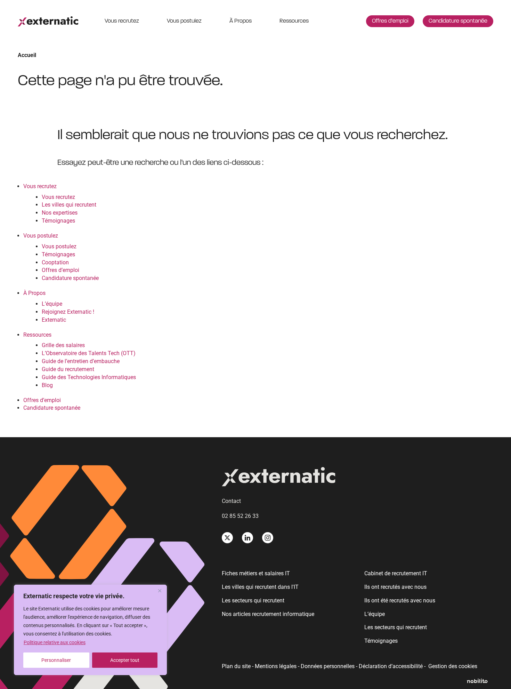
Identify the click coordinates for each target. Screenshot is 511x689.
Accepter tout (124, 660)
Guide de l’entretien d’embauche (81, 361)
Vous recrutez (122, 21)
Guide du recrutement (68, 369)
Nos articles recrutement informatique (268, 614)
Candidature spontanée (458, 21)
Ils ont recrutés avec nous (395, 587)
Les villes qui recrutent (69, 204)
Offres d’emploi (390, 21)
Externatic (54, 320)
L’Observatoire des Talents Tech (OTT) (89, 353)
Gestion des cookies (452, 666)
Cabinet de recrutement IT (395, 573)
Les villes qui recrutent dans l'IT (260, 587)
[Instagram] (267, 537)
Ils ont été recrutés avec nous (399, 600)
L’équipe (52, 304)
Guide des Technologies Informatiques (89, 377)
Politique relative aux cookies (55, 642)
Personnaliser (56, 660)
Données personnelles (328, 666)
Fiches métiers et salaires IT (256, 573)
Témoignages (58, 220)
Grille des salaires (63, 345)
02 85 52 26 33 (240, 516)
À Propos (240, 21)
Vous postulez (184, 21)
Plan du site (236, 666)
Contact (231, 501)
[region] (90, 630)
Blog (47, 385)
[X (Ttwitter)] (227, 537)
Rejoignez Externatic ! (68, 312)
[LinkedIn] (247, 537)
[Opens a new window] (480, 682)
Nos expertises (60, 212)
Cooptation (55, 262)
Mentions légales (276, 666)
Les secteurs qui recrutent (253, 600)
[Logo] (48, 21)
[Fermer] (159, 590)
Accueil (27, 55)
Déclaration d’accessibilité (391, 666)
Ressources (294, 21)
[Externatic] (357, 478)
